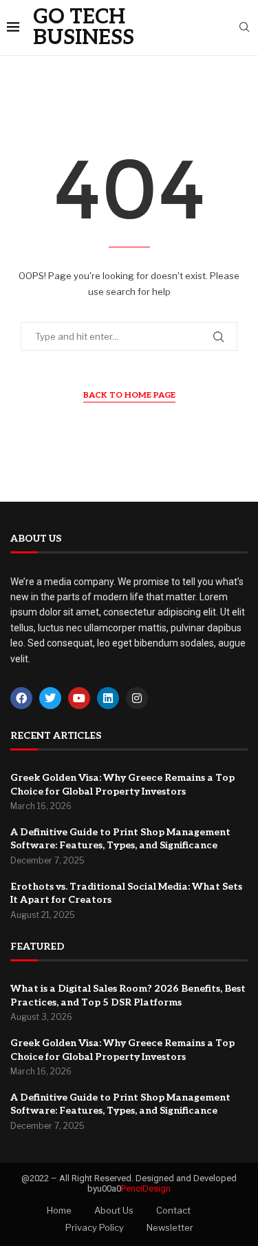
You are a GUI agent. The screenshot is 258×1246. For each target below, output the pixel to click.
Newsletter (170, 1227)
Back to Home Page (129, 395)
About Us (113, 1210)
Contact (173, 1210)
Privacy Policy (94, 1227)
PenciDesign (146, 1188)
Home (59, 1210)
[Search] (244, 28)
